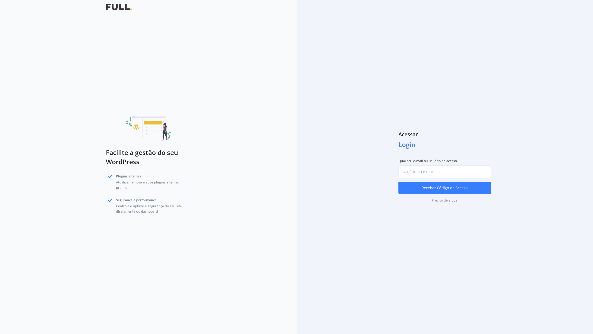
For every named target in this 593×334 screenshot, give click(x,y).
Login (407, 144)
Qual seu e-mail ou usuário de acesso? (428, 161)
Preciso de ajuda (444, 200)
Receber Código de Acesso (445, 187)
